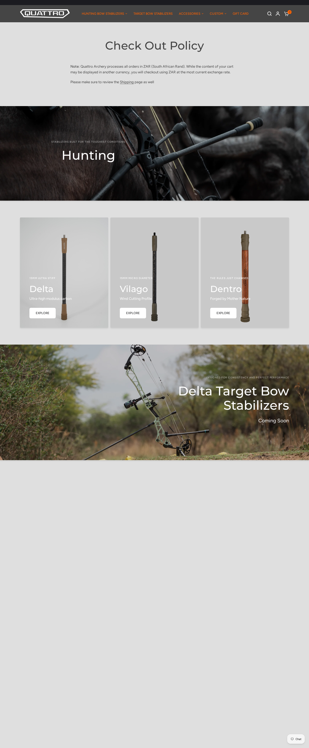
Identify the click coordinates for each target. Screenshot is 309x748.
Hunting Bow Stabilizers (103, 14)
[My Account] (278, 13)
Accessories (189, 14)
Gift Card (240, 14)
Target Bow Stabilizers (153, 14)
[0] (285, 13)
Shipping (127, 82)
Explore (42, 313)
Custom (216, 14)
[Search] (269, 13)
